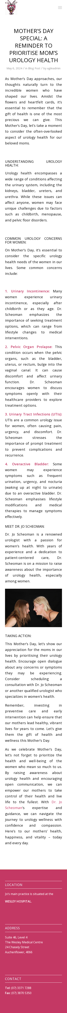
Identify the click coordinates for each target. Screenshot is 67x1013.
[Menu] (60, 7)
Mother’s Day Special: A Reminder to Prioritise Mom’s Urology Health (33, 45)
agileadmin (53, 68)
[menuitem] (60, 7)
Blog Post (34, 68)
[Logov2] (28, 7)
